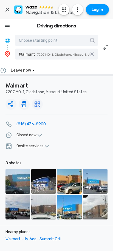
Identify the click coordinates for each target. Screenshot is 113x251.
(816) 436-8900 (31, 124)
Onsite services (30, 146)
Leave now (21, 70)
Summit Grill (50, 239)
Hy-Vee (30, 239)
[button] (56, 54)
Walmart (13, 239)
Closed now (26, 135)
